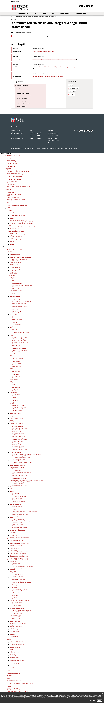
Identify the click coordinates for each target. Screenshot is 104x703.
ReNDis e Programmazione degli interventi (21, 582)
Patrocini (9, 202)
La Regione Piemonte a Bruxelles (14, 176)
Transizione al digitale (14, 657)
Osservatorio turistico (17, 376)
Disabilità (12, 404)
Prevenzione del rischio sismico (17, 608)
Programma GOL (13, 535)
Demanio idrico (13, 569)
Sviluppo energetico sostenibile (17, 644)
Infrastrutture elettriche (17, 574)
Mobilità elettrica (13, 550)
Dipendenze (12, 634)
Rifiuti (13, 287)
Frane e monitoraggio (17, 605)
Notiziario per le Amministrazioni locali (18, 220)
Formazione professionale (15, 504)
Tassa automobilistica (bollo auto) (17, 660)
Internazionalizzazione (15, 656)
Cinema (13, 353)
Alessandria (32, 134)
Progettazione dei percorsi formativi (20, 514)
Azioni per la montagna (17, 319)
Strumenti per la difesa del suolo (19, 579)
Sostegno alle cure (14, 625)
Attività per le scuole (21, 101)
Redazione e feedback (54, 148)
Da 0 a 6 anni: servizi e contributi (24, 96)
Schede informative (74, 88)
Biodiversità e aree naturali (16, 290)
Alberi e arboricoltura (16, 300)
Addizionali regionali (14, 664)
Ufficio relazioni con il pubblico (14, 194)
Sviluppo (9, 639)
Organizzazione (8, 168)
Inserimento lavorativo (17, 410)
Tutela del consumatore (17, 391)
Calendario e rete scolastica (23, 93)
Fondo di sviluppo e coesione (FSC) (17, 467)
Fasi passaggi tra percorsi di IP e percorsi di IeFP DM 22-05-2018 (47, 76)
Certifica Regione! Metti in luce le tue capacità (17, 691)
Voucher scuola (20, 90)
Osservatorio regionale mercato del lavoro (19, 537)
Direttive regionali (16, 516)
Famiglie (14, 397)
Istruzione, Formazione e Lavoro (22, 85)
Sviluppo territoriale (14, 643)
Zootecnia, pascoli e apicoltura (16, 269)
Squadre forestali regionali (18, 617)
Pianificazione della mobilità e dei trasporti (19, 552)
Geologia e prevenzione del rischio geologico (20, 600)
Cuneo (31, 138)
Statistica (12, 244)
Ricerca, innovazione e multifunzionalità (19, 259)
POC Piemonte (15, 474)
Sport (11, 355)
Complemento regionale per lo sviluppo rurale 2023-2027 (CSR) (26, 454)
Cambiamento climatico (15, 296)
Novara (39, 134)
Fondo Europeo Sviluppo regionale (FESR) (19, 438)
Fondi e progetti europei (12, 422)
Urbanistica (14, 329)
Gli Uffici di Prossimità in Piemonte (15, 680)
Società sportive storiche (17, 360)
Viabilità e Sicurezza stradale (16, 545)
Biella (31, 137)
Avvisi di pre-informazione (18, 426)
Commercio (12, 654)
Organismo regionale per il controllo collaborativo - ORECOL (20, 175)
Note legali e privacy (29, 148)
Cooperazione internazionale (16, 418)
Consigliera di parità (16, 529)
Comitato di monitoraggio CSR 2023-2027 (21, 456)
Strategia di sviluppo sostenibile (14, 249)
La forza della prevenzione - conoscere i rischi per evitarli (20, 683)
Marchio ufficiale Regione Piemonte (15, 204)
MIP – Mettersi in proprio (17, 522)
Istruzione (18, 88)
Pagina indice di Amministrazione (12, 155)
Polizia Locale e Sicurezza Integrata (18, 215)
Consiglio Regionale (11, 162)
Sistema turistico (16, 371)
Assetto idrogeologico (17, 581)
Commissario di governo (15, 586)
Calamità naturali (13, 561)
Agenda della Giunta (11, 165)
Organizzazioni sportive (17, 358)
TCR (10, 665)
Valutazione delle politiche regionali (18, 240)
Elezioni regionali (13, 214)
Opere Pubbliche (13, 571)
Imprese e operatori (16, 305)
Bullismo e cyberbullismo (22, 98)
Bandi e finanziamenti (12, 192)
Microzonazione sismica (17, 613)
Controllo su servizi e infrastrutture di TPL (19, 556)
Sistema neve (15, 365)
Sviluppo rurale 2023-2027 (16, 270)
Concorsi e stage (11, 184)
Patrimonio (9, 225)
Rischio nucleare (16, 288)
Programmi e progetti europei (16, 461)
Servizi (44, 14)
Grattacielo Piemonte (12, 181)
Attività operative (16, 618)
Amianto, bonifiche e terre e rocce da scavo (22, 282)
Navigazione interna (14, 548)
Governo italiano (15, 1)
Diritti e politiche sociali (12, 379)
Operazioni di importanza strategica (20, 428)
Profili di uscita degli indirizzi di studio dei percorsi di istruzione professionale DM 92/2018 (54, 59)
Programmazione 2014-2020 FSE (19, 436)
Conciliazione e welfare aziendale (17, 530)
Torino (38, 135)
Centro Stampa (13, 230)
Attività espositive (16, 345)
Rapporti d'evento (16, 563)
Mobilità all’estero (16, 509)
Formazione (14, 597)
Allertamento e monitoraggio (18, 591)
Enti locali (12, 212)
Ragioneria (12, 241)
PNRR (53, 14)
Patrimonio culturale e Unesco (19, 348)
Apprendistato (15, 508)
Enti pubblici (10, 672)
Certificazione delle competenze (19, 513)
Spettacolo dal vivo (16, 352)
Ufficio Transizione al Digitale (13, 173)
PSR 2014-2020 (16, 309)
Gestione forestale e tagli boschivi (19, 303)
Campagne (9, 686)
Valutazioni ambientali (17, 283)
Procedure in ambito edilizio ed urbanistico (21, 610)
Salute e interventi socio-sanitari (19, 407)
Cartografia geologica (17, 602)
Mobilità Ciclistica (13, 542)
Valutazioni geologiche (17, 604)
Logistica (14, 594)
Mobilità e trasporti (11, 539)
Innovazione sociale (16, 394)
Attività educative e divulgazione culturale (21, 339)
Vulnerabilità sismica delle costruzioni (20, 612)
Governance (15, 469)
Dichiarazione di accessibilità (17, 148)
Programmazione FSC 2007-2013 (19, 478)
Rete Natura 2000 (16, 295)
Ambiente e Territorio (12, 275)
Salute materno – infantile (16, 633)
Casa (11, 415)
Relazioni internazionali (12, 178)
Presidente (9, 158)
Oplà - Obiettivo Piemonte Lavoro (15, 690)
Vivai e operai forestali (17, 313)
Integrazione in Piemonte (17, 483)
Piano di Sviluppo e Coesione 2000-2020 (21, 472)
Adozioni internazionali (15, 412)
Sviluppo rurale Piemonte (15, 452)
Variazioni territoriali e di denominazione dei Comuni (21, 223)
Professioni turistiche (17, 373)
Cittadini (9, 670)
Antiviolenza (15, 386)
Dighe (13, 584)
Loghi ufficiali (45, 148)
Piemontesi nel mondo (17, 344)
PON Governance (13, 487)
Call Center (9, 196)
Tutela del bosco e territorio (18, 311)
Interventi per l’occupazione (18, 519)
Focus (8, 678)
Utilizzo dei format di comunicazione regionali (17, 205)
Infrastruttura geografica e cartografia (20, 332)
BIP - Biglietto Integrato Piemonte (17, 540)
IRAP (11, 662)
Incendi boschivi (15, 592)
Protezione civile (13, 587)
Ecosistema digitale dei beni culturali (20, 340)
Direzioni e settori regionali (13, 170)
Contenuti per (8, 669)
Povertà (14, 396)
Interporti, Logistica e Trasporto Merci (18, 553)
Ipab (13, 402)
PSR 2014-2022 (13, 272)
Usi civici (12, 218)
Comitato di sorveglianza (17, 435)
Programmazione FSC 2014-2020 (19, 477)
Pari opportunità (15, 383)
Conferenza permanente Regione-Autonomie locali (21, 222)
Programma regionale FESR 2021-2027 (21, 439)
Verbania (39, 137)
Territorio (12, 327)
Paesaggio (12, 326)
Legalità (11, 420)
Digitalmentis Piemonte (12, 688)
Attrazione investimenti (15, 647)
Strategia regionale (16, 357)
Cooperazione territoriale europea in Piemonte (22, 462)
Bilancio (11, 238)
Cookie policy (38, 148)
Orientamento (13, 534)
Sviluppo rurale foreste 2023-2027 (20, 308)
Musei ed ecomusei (16, 347)
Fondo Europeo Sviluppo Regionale (18, 646)
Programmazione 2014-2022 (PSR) (20, 459)
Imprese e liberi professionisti (13, 673)
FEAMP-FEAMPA (13, 274)
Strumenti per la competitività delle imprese (22, 521)
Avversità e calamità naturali (16, 254)
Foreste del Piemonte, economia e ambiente (22, 301)
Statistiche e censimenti (15, 264)
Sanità (8, 620)
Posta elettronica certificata (66, 148)
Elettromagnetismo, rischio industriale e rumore (23, 285)
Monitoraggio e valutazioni (18, 433)
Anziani (13, 399)
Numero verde (51, 132)
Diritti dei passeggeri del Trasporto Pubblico (19, 543)
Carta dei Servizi (11, 207)
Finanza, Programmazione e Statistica (15, 231)
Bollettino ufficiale (11, 191)
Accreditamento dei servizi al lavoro (20, 527)
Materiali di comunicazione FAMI (19, 485)
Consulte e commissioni (12, 163)
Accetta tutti (99, 700)
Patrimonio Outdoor (16, 324)
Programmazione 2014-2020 (18, 451)
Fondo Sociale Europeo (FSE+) (16, 423)
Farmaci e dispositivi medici (16, 626)
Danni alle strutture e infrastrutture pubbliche (22, 566)
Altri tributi (12, 667)
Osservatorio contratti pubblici (14, 197)
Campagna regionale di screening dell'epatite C (17, 682)
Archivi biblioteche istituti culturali (19, 337)
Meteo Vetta (15, 322)
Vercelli (39, 138)
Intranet (75, 148)
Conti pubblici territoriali (15, 243)
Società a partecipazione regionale (15, 188)
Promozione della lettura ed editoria (20, 350)
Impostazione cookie (54, 143)
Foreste (11, 298)
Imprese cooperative (14, 652)
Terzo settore (15, 400)
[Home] (12, 16)
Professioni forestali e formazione (19, 306)
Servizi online (73, 91)
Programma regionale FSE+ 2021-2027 (21, 425)
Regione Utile (8, 189)
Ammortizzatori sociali (17, 526)
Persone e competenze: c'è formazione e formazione (19, 685)
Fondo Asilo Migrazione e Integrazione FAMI (20, 482)
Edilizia (13, 331)
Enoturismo (14, 378)
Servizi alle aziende (14, 261)
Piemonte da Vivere (80, 14)
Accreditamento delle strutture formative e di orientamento (25, 511)
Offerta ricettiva (15, 374)
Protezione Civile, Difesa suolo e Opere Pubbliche (18, 560)
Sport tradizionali (16, 361)
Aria (13, 280)
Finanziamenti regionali (17, 576)
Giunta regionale (11, 160)
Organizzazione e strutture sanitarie (18, 623)
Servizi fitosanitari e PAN (15, 262)
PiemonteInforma (65, 14)
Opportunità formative (17, 506)
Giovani (13, 384)
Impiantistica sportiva (17, 363)
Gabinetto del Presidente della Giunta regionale (18, 171)
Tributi (8, 659)
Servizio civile (13, 417)
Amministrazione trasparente (13, 183)
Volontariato (15, 595)
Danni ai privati (15, 565)
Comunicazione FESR (17, 448)
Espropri (11, 217)
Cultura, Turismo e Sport (12, 334)
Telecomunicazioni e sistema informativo (21, 599)
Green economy (13, 314)
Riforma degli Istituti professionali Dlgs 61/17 (43, 51)
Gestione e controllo (16, 431)
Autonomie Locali (11, 210)
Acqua (13, 279)
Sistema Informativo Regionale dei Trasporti (19, 558)
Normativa (72, 94)
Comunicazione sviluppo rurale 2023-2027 (22, 457)
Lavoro (11, 517)
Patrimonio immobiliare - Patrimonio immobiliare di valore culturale (25, 227)
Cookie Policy (72, 697)
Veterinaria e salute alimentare (16, 630)
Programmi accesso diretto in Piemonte (21, 464)
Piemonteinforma (11, 166)
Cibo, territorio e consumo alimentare (18, 256)
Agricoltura (9, 251)
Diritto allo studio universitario (23, 103)
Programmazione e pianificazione (19, 589)
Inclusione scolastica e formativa (19, 409)
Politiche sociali (13, 392)
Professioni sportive (16, 366)
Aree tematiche (8, 248)
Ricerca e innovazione (15, 638)
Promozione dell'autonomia (18, 405)
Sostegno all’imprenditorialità (18, 524)
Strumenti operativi (14, 636)
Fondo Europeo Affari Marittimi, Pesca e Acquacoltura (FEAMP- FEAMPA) (26, 480)
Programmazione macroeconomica (18, 235)
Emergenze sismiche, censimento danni (21, 568)
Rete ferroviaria (13, 547)
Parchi (13, 293)
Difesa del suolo (13, 578)
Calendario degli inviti (17, 443)
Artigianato (12, 651)
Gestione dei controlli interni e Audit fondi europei (18, 186)
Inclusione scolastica (21, 106)
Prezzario (14, 573)
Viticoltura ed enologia (15, 267)
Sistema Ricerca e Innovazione (16, 641)
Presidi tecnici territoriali (15, 615)
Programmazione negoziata (16, 236)
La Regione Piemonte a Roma (14, 179)
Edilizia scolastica (14, 532)
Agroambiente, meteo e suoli (16, 253)
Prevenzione (12, 628)
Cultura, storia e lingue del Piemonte (20, 342)
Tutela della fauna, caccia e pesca (17, 266)
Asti (31, 135)
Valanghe (14, 607)
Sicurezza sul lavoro (14, 631)
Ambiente (12, 277)
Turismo (11, 368)
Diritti (11, 381)
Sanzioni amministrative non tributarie (16, 199)
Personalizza (92, 700)
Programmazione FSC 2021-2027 (19, 475)
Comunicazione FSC (16, 470)
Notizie (71, 85)
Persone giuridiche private (15, 413)
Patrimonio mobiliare (14, 228)
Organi (6, 157)
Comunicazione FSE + (17, 430)
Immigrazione (15, 389)
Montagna (12, 316)
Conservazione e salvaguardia (19, 292)
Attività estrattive (14, 649)
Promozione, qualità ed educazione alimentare (20, 257)
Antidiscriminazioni (16, 387)
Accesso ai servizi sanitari (15, 621)
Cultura (11, 335)
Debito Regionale (13, 233)
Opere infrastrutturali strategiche (17, 555)
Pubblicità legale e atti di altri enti (14, 201)
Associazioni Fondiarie (17, 318)
